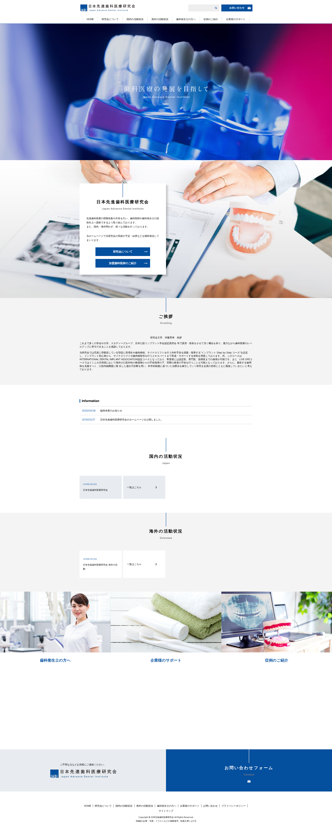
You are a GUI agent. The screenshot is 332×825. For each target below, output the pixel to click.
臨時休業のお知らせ (111, 410)
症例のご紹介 (211, 19)
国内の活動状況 (135, 19)
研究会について (110, 19)
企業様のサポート (235, 19)
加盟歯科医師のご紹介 (123, 263)
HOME (90, 19)
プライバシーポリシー (234, 805)
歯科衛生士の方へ (186, 19)
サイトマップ (166, 810)
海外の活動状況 (159, 19)
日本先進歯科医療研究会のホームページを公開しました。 (131, 419)
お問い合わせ (210, 805)
